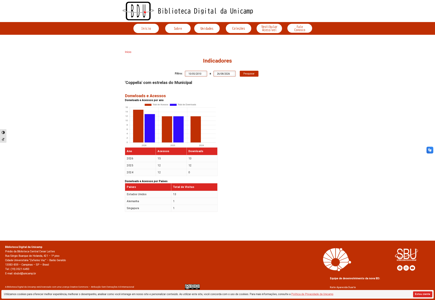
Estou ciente (422, 294)
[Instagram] (406, 268)
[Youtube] (412, 268)
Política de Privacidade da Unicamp (312, 294)
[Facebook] (400, 268)
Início (128, 52)
